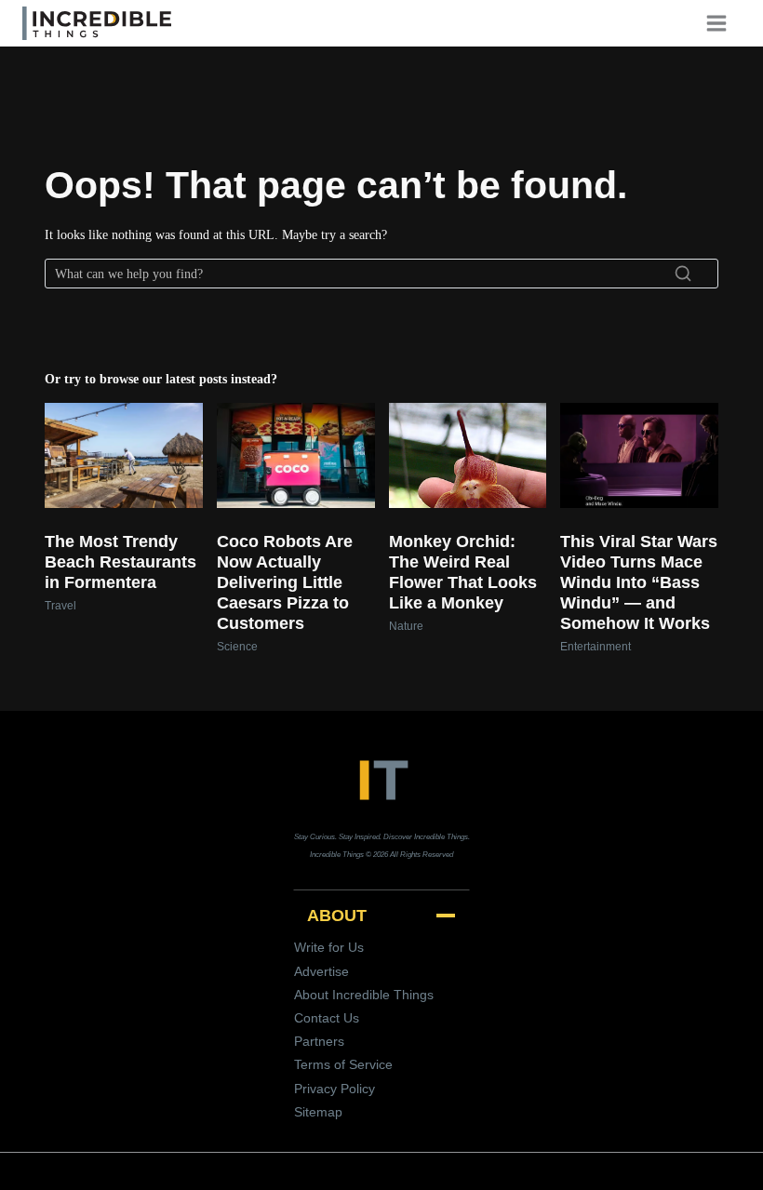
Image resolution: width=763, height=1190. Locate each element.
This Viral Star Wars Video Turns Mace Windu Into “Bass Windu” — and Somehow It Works (638, 582)
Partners (319, 1041)
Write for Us (329, 947)
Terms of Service (343, 1064)
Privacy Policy (334, 1088)
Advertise (321, 971)
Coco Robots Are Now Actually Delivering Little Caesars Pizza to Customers (285, 582)
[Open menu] (723, 23)
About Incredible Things (364, 994)
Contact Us (326, 1017)
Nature (406, 626)
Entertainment (595, 646)
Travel (60, 605)
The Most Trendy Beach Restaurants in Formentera (120, 562)
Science (237, 646)
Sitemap (318, 1111)
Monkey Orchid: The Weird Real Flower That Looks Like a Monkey (463, 572)
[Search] (683, 273)
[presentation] (124, 455)
